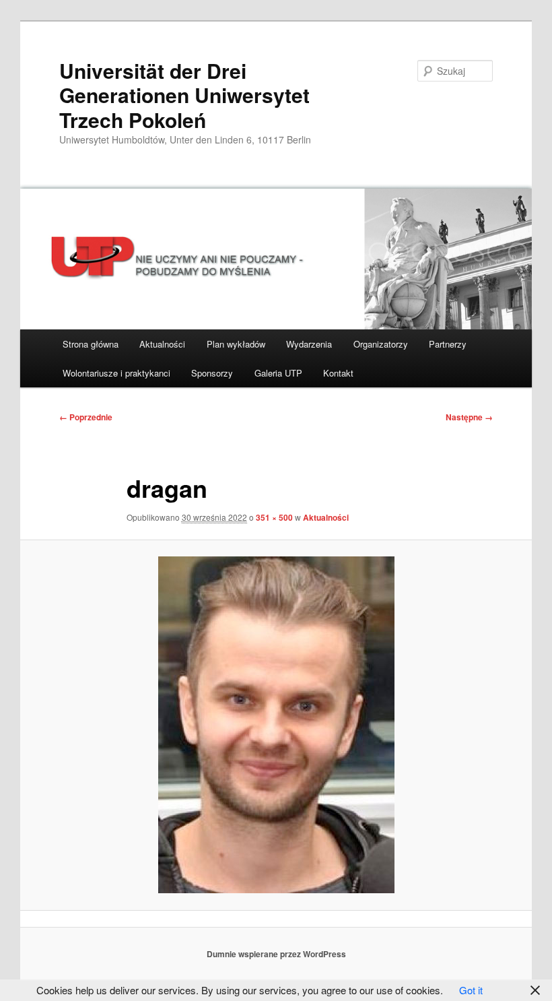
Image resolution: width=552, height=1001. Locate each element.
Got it (471, 990)
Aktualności (162, 343)
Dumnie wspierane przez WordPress (276, 954)
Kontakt (338, 372)
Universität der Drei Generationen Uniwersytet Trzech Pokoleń (184, 95)
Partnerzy (448, 343)
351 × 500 (274, 517)
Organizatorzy (380, 343)
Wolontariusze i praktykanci (116, 372)
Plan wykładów (236, 343)
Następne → (469, 417)
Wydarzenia (309, 343)
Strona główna (90, 343)
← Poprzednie (85, 417)
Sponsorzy (212, 372)
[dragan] (276, 724)
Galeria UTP (278, 372)
